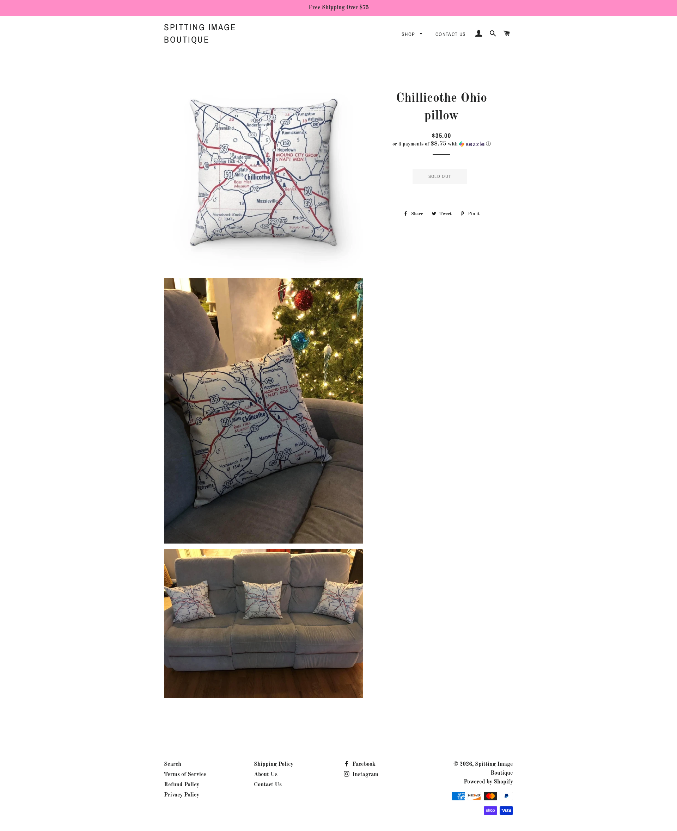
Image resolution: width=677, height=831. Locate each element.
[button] (441, 144)
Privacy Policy (181, 795)
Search (172, 764)
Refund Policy (181, 785)
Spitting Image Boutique (200, 33)
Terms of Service (185, 774)
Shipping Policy (273, 764)
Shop (409, 34)
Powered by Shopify (488, 782)
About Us (265, 774)
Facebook (363, 764)
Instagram (364, 774)
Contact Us (450, 34)
